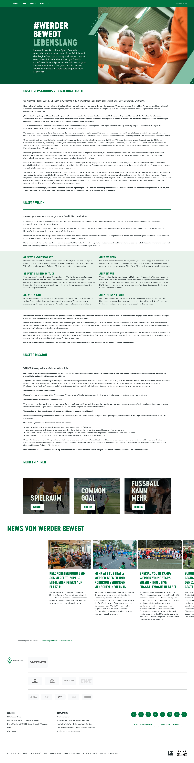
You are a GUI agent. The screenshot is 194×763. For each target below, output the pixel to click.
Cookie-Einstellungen (72, 753)
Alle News (11, 731)
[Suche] (159, 3)
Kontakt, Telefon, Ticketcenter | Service (74, 724)
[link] (181, 3)
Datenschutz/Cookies (38, 753)
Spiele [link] (41, 3)
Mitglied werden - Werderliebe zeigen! (23, 720)
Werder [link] (16, 3)
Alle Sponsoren (63, 717)
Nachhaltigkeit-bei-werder (28, 640)
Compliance (22, 753)
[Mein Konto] (171, 3)
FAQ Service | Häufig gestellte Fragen (73, 720)
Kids (9, 727)
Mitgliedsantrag (14, 717)
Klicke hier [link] (37, 507)
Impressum (11, 753)
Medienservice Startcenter (68, 731)
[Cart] (165, 3)
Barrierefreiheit (55, 753)
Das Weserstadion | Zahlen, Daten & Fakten (76, 727)
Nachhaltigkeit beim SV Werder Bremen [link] (57, 640)
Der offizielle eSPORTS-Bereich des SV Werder (27, 724)
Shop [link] (24, 3)
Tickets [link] (32, 3)
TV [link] (48, 3)
